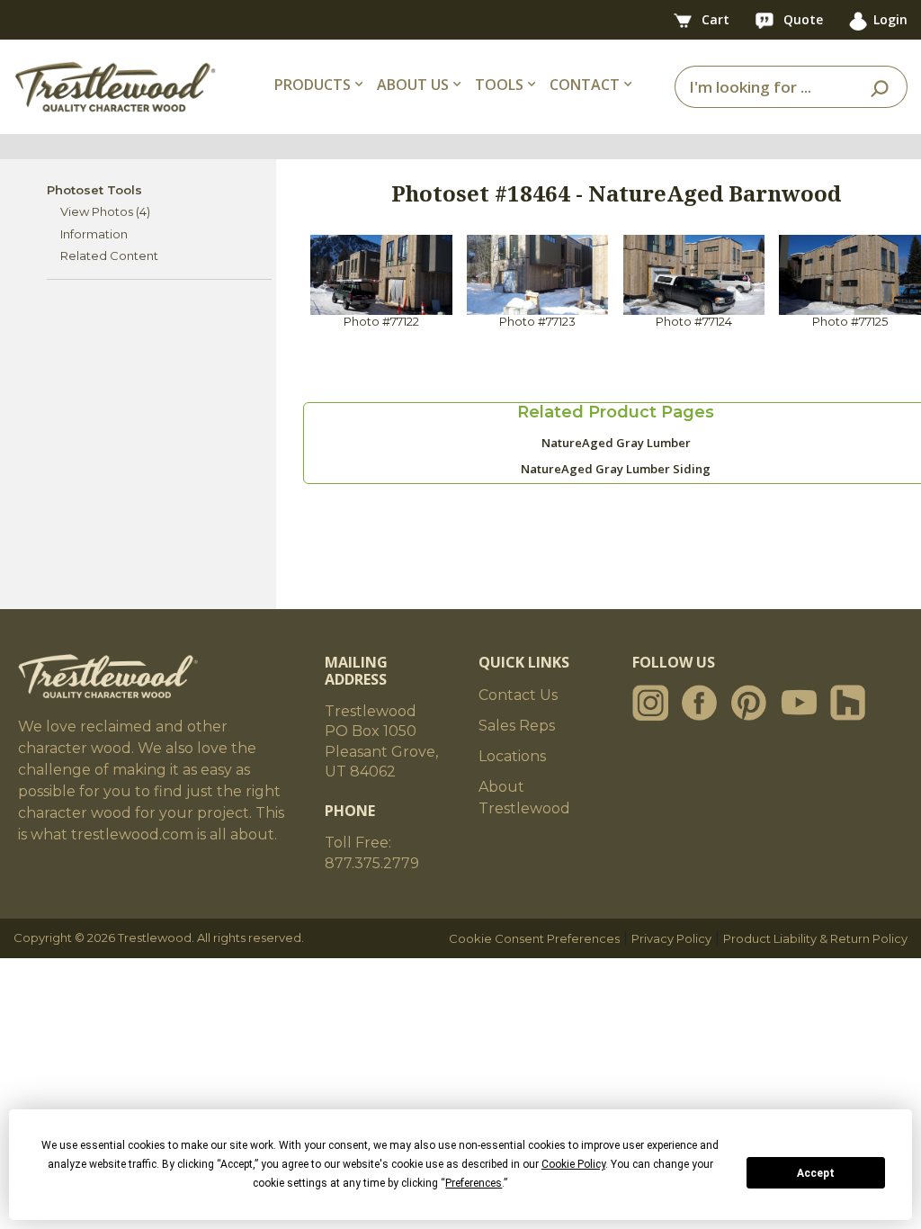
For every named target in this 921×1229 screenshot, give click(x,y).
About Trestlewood (524, 797)
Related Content (109, 255)
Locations (512, 756)
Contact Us (518, 695)
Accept (816, 1173)
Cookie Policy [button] (573, 1164)
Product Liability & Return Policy (815, 938)
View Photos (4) (105, 211)
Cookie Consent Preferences (534, 938)
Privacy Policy (671, 938)
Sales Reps (516, 725)
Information (94, 234)
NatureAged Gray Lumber (616, 443)
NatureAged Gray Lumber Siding (616, 469)
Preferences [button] (473, 1183)
